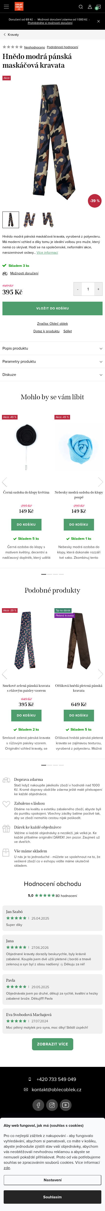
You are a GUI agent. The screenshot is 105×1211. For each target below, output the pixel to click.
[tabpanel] (26, 488)
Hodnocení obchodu (52, 883)
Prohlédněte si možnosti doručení (50, 23)
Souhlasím (52, 1197)
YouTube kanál (66, 1105)
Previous (4, 482)
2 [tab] (49, 574)
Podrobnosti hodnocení (62, 47)
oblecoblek (52, 1105)
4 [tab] (61, 574)
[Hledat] (80, 6)
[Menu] (6, 6)
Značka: (52, 323)
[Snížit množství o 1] (78, 289)
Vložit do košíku (52, 308)
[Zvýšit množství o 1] (98, 289)
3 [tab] (55, 574)
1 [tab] (43, 574)
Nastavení (53, 1180)
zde (7, 1167)
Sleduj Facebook (38, 1105)
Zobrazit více (52, 1044)
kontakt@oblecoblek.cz (56, 1089)
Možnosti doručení (24, 273)
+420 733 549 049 (56, 1079)
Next (100, 482)
